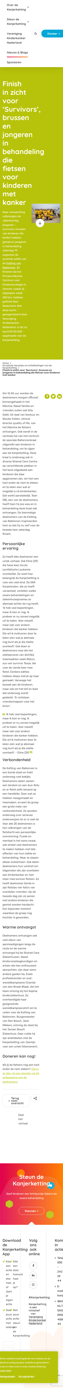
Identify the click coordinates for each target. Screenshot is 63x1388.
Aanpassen (7, 1376)
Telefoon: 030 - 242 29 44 (57, 1269)
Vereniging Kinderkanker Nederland (16, 38)
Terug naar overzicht (17, 1100)
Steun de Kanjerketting (16, 21)
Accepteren (26, 1376)
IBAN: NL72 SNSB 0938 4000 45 (57, 1312)
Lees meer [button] (5, 1370)
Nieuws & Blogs (17, 52)
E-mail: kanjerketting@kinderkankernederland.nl (57, 1291)
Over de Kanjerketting (16, 7)
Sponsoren (14, 62)
